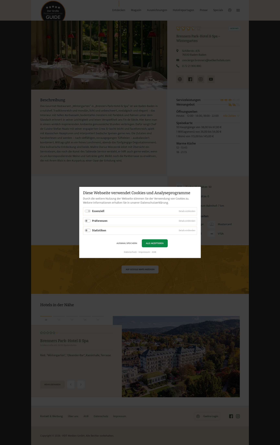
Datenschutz (130, 252)
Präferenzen (99, 221)
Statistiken (99, 230)
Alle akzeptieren (154, 243)
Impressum (144, 252)
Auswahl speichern (127, 243)
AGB (154, 252)
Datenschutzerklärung (154, 202)
